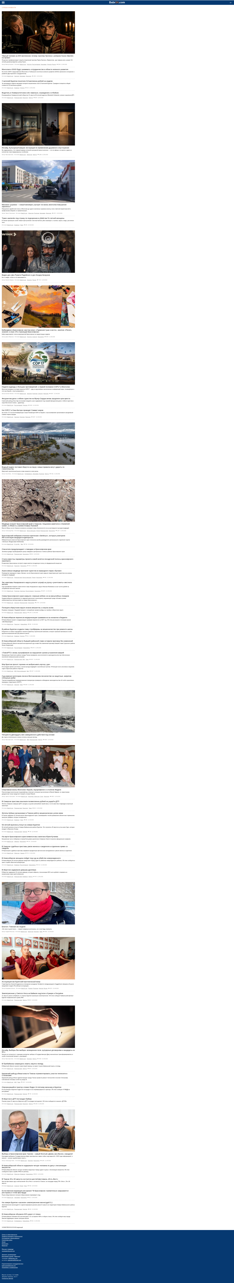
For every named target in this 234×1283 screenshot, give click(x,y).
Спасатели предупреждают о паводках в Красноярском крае (26, 549)
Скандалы (22, 591)
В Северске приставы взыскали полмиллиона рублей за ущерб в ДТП (30, 801)
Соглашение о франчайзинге (10, 1238)
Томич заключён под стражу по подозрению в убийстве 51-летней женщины (33, 218)
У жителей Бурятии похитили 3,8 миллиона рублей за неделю (27, 81)
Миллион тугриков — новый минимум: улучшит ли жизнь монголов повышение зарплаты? (34, 205)
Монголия (28, 76)
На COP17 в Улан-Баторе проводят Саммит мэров (22, 410)
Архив (3, 1242)
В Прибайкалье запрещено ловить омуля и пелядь (22, 1064)
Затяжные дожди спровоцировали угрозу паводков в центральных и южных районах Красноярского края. (33, 551)
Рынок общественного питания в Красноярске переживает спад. (21, 1195)
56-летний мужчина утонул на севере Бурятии (21, 825)
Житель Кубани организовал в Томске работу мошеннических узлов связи (32, 813)
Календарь (5, 1243)
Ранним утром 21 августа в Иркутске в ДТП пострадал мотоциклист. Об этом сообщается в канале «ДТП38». (34, 1101)
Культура (29, 64)
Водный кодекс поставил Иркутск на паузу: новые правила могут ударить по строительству (33, 468)
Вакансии (4, 1245)
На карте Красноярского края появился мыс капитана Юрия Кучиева (30, 837)
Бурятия (49, 64)
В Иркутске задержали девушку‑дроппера (19, 870)
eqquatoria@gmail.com (14, 1260)
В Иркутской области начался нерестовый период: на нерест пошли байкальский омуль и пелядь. (31, 1066)
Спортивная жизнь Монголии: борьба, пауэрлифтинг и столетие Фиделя (31, 790)
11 (10, 1227)
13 (13, 1227)
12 (12, 1227)
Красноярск (41, 336)
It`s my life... (17, 544)
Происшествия (18, 97)
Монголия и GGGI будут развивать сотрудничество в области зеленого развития (35, 69)
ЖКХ (24, 659)
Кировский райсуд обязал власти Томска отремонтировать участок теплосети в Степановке (34, 1074)
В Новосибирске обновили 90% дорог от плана (21, 1214)
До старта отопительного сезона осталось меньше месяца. (19, 737)
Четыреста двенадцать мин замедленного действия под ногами (28, 735)
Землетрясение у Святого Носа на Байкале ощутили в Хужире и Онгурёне (32, 993)
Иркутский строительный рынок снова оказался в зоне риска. (20, 471)
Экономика (44, 64)
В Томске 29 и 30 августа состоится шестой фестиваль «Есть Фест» (30, 1179)
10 (9, 1227)
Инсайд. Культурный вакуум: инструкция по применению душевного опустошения (35, 148)
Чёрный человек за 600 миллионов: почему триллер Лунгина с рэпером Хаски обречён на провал (37, 57)
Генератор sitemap (7, 1278)
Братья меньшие (31, 530)
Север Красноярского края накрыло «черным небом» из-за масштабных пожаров (35, 596)
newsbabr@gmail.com (8, 1251)
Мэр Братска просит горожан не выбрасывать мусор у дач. (26, 664)
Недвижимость (28, 474)
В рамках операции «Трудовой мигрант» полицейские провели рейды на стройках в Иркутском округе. (33, 610)
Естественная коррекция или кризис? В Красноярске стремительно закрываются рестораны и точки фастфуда (35, 1192)
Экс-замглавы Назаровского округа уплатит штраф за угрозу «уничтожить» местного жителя (37, 583)
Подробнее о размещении (10, 1267)
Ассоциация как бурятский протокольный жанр (21, 982)
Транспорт (25, 97)
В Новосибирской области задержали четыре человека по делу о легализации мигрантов (34, 1166)
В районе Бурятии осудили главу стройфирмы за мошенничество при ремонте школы (37, 629)
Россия (54, 64)
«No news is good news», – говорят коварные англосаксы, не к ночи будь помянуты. (27, 929)
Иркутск (31, 97)
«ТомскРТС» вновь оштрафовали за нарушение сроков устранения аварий (33, 653)
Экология (16, 76)
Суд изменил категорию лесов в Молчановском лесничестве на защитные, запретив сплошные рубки (36, 677)
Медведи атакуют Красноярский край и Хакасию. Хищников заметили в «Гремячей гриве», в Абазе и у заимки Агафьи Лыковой (36, 525)
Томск (21, 225)
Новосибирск (23, 624)
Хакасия (22, 853)
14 (15, 1227)
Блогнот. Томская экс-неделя (13, 927)
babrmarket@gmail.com (9, 1265)
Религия (30, 988)
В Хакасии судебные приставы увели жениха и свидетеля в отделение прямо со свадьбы (35, 847)
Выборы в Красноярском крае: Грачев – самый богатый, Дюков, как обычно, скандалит (37, 1154)
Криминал (16, 88)
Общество (29, 154)
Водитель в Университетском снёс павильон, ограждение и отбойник (30, 93)
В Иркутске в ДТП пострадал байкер (17, 1099)
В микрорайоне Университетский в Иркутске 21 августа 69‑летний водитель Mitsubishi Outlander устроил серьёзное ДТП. (38, 95)
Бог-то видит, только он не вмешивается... (14, 277)
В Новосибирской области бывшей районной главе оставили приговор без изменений (37, 641)
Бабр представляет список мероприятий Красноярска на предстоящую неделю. (26, 334)
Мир (22, 544)
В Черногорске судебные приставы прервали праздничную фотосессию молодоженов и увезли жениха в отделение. (37, 850)
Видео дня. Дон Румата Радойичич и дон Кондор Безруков (26, 275)
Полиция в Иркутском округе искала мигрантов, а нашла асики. (28, 608)
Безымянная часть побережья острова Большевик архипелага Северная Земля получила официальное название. (36, 839)
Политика (36, 213)
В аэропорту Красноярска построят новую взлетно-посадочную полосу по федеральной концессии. (32, 563)
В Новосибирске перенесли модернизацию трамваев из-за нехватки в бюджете (34, 617)
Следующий (19, 1227)
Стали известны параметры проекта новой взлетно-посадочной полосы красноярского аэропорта (37, 560)
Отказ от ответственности (9, 1234)
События (34, 336)
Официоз (16, 841)
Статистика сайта (7, 1240)
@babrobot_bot (12, 1258)
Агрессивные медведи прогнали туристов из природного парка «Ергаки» (32, 571)
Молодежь (31, 796)
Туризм (38, 530)
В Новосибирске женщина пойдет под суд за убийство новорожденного (31, 858)
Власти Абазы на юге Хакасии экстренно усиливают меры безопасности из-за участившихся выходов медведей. (35, 528)
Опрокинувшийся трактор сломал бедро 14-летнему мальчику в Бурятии (31, 1087)
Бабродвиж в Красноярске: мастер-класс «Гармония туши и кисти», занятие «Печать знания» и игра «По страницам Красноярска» (37, 331)
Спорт (41, 796)
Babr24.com (23, 64)
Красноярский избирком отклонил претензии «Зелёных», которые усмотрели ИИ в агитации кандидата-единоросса (33, 536)
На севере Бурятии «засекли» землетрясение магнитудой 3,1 (27, 1202)
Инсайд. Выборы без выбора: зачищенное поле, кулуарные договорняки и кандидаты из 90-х (38, 1051)
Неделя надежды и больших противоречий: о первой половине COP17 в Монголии (36, 387)
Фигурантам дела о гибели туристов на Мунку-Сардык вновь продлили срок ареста (36, 398)
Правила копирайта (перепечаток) (12, 1236)
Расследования (36, 64)
